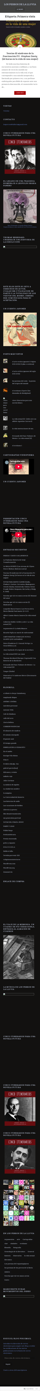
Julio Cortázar (8, 780)
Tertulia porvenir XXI (11, 855)
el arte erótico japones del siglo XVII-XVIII (24, 373)
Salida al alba (8, 851)
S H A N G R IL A (9, 847)
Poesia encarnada (10, 839)
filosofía (7, 1247)
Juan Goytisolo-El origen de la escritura (18, 650)
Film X (5, 760)
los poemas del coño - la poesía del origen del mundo (23, 382)
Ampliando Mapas (10, 697)
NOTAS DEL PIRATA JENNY (13, 822)
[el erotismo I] (20, 443)
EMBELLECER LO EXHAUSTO (14, 747)
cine (6, 1243)
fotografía (17, 1247)
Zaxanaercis (7, 872)
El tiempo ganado (9, 743)
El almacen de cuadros (11, 731)
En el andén (7, 751)
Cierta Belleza (8, 722)
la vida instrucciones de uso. (23, 428)
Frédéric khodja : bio (11, 764)
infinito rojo (7, 776)
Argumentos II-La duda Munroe (15, 628)
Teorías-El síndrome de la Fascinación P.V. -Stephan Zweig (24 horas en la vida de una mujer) (19, 575)
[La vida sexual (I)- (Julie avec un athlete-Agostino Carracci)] (20, 416)
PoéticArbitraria (9, 834)
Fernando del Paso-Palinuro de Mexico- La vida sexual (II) (24, 437)
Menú (21, 9)
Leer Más (20, 93)
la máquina (7, 793)
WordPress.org (9, 868)
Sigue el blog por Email (17, 1339)
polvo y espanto (9, 843)
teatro (6, 1280)
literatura (8, 1260)
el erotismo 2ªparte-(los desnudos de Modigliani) (21, 392)
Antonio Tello (8, 710)
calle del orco (8, 718)
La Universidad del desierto (13, 797)
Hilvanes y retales (10, 772)
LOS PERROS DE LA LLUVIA (20, 4)
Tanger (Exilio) (8, 671)
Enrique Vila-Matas (10, 755)
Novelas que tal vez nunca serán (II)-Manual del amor (19, 597)
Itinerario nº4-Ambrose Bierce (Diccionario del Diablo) (19, 677)
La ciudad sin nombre (11, 789)
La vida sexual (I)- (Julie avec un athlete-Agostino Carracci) (24, 420)
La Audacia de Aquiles (11, 785)
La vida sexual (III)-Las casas (14, 654)
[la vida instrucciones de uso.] (20, 426)
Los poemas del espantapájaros (16, 1264)
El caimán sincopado (11, 735)
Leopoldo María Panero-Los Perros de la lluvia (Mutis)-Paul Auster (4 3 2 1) (18, 610)
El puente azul (8, 739)
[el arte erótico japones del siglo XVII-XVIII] (20, 368)
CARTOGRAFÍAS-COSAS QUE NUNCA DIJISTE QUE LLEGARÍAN (17, 638)
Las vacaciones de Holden (13, 805)
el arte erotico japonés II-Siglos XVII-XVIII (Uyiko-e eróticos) (24, 363)
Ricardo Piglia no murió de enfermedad (18, 632)
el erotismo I (17, 445)
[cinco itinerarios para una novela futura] (20, 397)
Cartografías (27, 1239)
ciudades (13, 1243)
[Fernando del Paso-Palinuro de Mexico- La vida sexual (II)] (20, 433)
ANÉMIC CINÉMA (9, 701)
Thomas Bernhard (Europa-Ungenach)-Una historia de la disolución (19, 659)
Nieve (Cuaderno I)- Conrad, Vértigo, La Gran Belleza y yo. (18, 645)
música (7, 1272)
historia (7, 1256)
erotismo (23, 1243)
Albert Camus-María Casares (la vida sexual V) (19, 617)
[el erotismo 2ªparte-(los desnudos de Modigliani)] (20, 388)
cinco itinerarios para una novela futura (22, 402)
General (31, 1252)
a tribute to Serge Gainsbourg (14, 693)
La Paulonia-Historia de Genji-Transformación (14, 561)
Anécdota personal (10, 706)
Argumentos (9, 1239)
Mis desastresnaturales (12, 814)
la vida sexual (29, 1256)
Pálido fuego (8, 830)
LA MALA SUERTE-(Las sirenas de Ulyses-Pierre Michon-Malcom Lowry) (19, 568)
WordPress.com (9, 863)
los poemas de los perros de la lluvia (18, 1268)
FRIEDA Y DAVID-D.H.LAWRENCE (15, 556)
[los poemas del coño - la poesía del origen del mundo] (20, 378)
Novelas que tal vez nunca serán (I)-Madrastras (16, 603)
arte (18, 1239)
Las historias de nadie (11, 801)
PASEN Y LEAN (8, 826)
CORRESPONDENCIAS (11, 726)
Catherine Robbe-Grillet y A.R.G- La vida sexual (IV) (18, 623)
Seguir (8, 1364)
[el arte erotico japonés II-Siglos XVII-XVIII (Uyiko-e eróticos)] (20, 359)
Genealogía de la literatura (14, 1252)
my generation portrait (12, 818)
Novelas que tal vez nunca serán (16, 1276)
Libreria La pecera (10, 809)
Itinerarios (17, 1256)
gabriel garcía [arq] (10, 768)
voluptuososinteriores (11, 859)
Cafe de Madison (9, 714)
